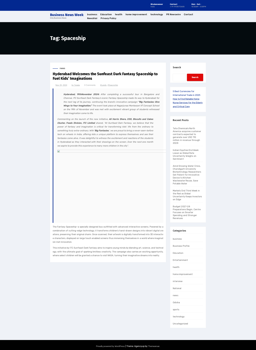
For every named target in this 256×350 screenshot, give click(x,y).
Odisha (176, 302)
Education (106, 14)
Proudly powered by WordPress (110, 346)
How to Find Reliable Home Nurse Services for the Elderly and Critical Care (188, 103)
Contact (188, 14)
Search (177, 67)
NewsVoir (92, 18)
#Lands (103, 85)
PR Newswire (173, 14)
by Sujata (76, 85)
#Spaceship (113, 85)
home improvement (136, 14)
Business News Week (66, 15)
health (118, 14)
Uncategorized (180, 323)
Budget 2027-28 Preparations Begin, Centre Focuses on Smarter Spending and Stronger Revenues (187, 212)
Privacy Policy (108, 18)
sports (176, 309)
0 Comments (90, 85)
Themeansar (153, 346)
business (92, 14)
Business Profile (181, 246)
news (62, 68)
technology (156, 14)
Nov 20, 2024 (61, 85)
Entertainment (180, 260)
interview (178, 281)
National (177, 288)
